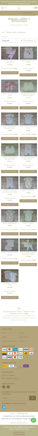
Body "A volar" (28, 223)
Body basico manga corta (9, 284)
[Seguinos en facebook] (8, 386)
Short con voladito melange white (10, 158)
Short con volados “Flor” (10, 94)
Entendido (19, 433)
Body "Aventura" (28, 190)
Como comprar (23, 337)
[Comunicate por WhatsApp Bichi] (33, 420)
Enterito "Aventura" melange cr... (28, 158)
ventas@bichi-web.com (12, 378)
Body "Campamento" (10, 223)
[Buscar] (16, 13)
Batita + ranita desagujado (10, 61)
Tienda (4, 337)
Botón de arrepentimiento (19, 422)
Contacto (21, 341)
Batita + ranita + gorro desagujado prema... (28, 253)
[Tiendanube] (19, 414)
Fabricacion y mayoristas (9, 341)
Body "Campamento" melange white (10, 127)
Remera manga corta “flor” (28, 61)
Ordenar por (5, 36)
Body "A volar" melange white (28, 127)
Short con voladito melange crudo (28, 94)
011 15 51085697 (10, 375)
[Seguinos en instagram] (3, 386)
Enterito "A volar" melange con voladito (10, 191)
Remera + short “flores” (10, 252)
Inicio (3, 32)
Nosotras (21, 333)
